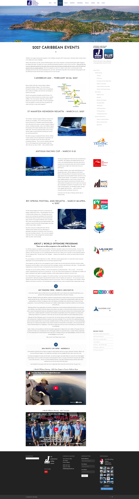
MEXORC (99, 97)
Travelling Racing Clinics (102, 113)
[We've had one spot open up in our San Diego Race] (101, 482)
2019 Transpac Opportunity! (98, 350)
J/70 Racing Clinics (101, 111)
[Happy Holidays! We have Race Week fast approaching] (104, 482)
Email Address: (85, 458)
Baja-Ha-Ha (99, 124)
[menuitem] (50, 3)
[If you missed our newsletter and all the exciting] (104, 468)
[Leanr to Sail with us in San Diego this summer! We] (104, 471)
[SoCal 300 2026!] (108, 471)
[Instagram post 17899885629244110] (111, 475)
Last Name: (84, 469)
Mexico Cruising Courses (102, 122)
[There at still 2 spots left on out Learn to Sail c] (108, 478)
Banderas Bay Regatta (101, 100)
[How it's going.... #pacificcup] (111, 468)
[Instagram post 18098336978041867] (111, 471)
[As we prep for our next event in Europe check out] (101, 468)
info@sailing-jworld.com (68, 468)
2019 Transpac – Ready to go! (98, 347)
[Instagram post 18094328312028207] (104, 475)
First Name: (84, 464)
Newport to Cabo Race (101, 83)
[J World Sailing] (33, 3)
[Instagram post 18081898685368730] (108, 475)
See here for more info (61, 69)
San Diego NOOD (100, 102)
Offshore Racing (98, 72)
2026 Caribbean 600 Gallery (98, 336)
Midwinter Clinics (100, 94)
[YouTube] (46, 471)
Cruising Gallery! (96, 341)
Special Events (96, 70)
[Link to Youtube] (112, 497)
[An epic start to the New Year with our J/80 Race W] (111, 478)
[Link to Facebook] (110, 497)
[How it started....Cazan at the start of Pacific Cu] (101, 471)
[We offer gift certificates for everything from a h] (111, 482)
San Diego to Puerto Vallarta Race (104, 81)
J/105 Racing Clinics (101, 108)
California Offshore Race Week (103, 86)
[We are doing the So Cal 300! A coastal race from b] (101, 475)
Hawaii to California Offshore (103, 119)
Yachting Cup (99, 105)
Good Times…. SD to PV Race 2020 (99, 344)
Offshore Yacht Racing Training (103, 89)
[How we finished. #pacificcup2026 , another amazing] (108, 468)
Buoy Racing (97, 91)
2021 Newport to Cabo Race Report (99, 339)
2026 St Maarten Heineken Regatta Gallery (101, 333)
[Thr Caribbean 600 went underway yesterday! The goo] (101, 478)
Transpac (99, 75)
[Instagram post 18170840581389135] (104, 478)
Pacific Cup (99, 78)
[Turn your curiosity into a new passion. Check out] (108, 482)
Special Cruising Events (100, 116)
